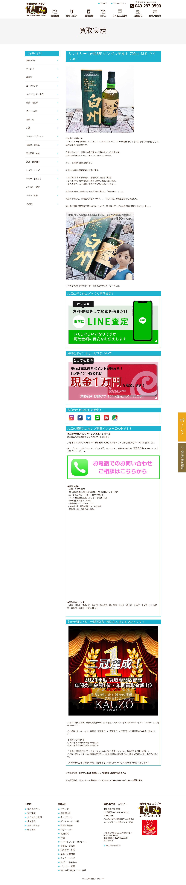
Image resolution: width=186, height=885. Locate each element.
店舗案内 (138, 16)
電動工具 (30, 119)
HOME (103, 3)
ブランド (30, 69)
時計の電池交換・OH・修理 (73, 870)
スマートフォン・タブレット (74, 842)
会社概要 (31, 829)
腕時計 (29, 77)
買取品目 (55, 16)
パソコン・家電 (33, 187)
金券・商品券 (32, 103)
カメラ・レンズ (33, 170)
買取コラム (31, 60)
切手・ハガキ (32, 111)
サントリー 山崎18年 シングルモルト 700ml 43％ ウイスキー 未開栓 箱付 (110, 780)
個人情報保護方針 (113, 846)
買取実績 (89, 16)
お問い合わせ (155, 16)
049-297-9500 (81, 498)
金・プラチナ (32, 86)
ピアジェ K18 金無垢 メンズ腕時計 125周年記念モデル (102, 773)
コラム (103, 16)
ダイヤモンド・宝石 (34, 94)
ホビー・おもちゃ (34, 179)
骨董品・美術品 (33, 145)
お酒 (28, 128)
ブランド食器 (32, 195)
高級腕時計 (66, 813)
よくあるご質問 (120, 16)
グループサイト (120, 3)
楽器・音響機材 (33, 162)
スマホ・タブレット (34, 136)
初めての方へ (72, 16)
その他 (29, 204)
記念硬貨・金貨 (33, 153)
